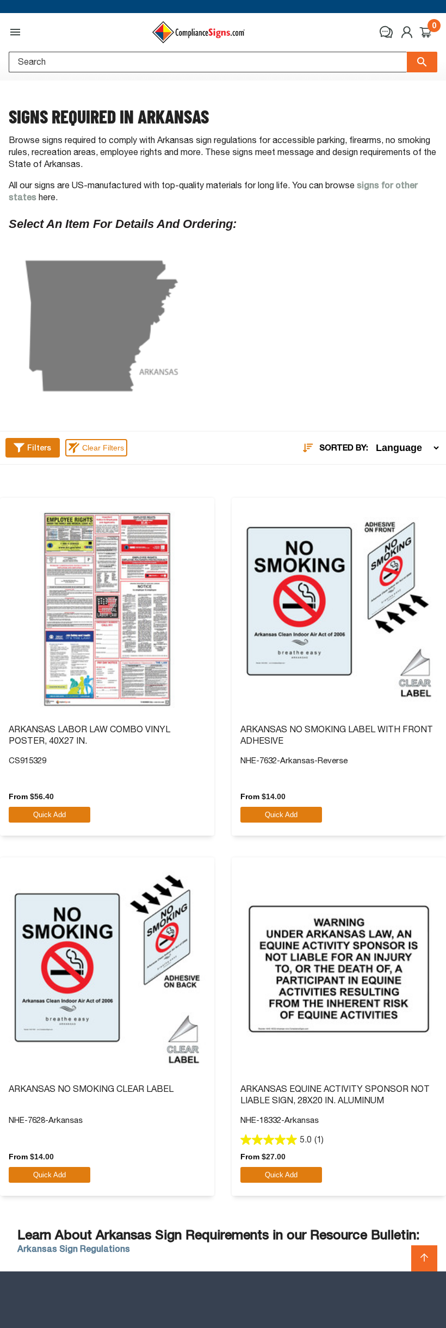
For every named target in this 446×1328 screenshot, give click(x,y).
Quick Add (49, 815)
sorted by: (343, 448)
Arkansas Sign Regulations (73, 1249)
